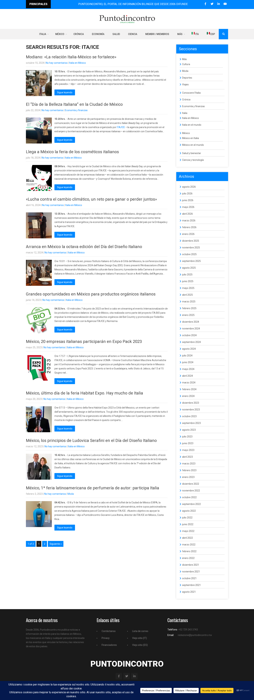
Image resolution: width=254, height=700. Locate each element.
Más (179, 34)
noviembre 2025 (191, 247)
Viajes (185, 84)
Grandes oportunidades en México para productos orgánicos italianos (91, 294)
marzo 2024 (188, 382)
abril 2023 (187, 456)
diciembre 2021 (190, 564)
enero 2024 (188, 396)
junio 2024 (187, 362)
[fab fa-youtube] (225, 4)
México (59, 34)
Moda (71, 493)
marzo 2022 (188, 544)
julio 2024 (187, 355)
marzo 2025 (188, 301)
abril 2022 (187, 537)
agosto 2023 (189, 429)
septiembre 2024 (191, 342)
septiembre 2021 (191, 585)
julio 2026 (187, 193)
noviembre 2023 (191, 409)
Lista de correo (140, 631)
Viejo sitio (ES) (140, 645)
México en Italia (190, 138)
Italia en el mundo (191, 124)
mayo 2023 (188, 450)
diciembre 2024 (190, 321)
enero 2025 (188, 315)
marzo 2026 (188, 220)
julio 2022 (187, 517)
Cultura (186, 64)
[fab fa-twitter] (212, 4)
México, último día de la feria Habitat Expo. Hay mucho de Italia (84, 393)
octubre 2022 (189, 497)
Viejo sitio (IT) (139, 638)
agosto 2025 (189, 267)
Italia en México (77, 62)
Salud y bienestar (191, 153)
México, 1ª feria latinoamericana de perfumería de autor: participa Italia (92, 488)
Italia (42, 34)
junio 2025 (187, 281)
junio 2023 (187, 443)
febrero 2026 (189, 227)
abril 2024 (187, 375)
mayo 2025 (188, 288)
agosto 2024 (189, 348)
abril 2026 (187, 213)
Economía (98, 34)
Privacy (106, 638)
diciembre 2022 (190, 483)
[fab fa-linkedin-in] (218, 4)
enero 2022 (188, 558)
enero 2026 (188, 234)
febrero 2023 (189, 470)
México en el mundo (193, 144)
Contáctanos (109, 631)
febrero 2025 (189, 308)
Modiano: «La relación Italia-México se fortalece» (71, 57)
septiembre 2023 (191, 423)
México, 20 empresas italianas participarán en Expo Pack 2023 (84, 341)
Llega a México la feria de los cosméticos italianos (72, 151)
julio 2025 (187, 274)
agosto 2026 (189, 186)
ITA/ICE (121, 127)
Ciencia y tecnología (193, 160)
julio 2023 (187, 436)
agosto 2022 (189, 510)
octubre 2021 (189, 578)
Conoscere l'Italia (191, 92)
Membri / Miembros (157, 34)
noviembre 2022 (191, 490)
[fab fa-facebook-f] (205, 4)
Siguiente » (56, 543)
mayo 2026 (188, 207)
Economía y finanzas (76, 110)
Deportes (187, 77)
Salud (116, 34)
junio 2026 (187, 200)
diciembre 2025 (190, 240)
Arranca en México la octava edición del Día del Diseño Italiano (84, 246)
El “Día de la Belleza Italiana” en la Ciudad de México (74, 104)
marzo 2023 (188, 463)
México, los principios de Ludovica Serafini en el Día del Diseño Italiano (91, 440)
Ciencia (132, 34)
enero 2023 (188, 477)
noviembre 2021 (191, 571)
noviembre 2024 (191, 328)
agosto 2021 (189, 591)
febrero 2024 (189, 389)
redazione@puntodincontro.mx (195, 635)
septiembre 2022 (191, 504)
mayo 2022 (188, 531)
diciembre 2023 (190, 402)
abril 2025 (187, 294)
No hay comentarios (57, 62)
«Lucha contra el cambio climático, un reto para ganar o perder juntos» (91, 199)
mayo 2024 (188, 369)
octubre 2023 (189, 416)
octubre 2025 (189, 254)
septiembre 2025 (191, 261)
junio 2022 (187, 524)
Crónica (78, 34)
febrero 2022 (189, 551)
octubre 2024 (189, 335)
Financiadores (109, 645)
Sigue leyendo (64, 92)
